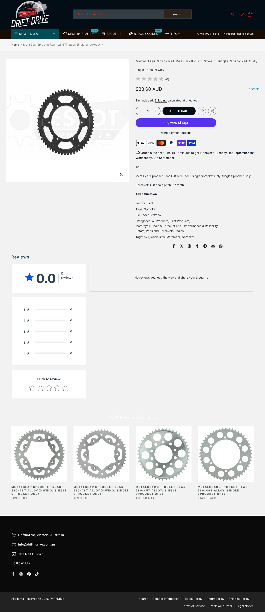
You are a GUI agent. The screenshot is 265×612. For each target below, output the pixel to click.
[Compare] (212, 111)
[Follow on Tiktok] (37, 574)
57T (146, 237)
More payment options (176, 132)
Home (15, 44)
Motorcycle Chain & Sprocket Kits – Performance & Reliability (177, 226)
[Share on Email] (213, 246)
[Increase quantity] (157, 111)
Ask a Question (146, 194)
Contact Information (165, 598)
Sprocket (150, 209)
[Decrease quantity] (139, 111)
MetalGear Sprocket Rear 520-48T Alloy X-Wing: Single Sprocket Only (101, 490)
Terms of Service (193, 606)
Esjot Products (179, 221)
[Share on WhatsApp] (221, 246)
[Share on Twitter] (181, 246)
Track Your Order (220, 606)
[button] (49, 309)
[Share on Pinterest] (189, 246)
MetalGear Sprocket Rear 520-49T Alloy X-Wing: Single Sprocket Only (39, 490)
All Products (160, 221)
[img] (150, 79)
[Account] (232, 14)
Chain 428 (158, 237)
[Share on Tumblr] (197, 246)
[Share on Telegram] (205, 246)
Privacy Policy (192, 598)
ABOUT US (114, 33)
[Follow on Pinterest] (29, 574)
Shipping (161, 100)
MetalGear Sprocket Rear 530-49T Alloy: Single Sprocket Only (223, 490)
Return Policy (215, 598)
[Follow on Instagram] (21, 574)
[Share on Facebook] (174, 246)
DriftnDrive (57, 598)
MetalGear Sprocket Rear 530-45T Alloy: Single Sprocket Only (161, 490)
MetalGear (173, 237)
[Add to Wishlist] (202, 111)
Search (143, 598)
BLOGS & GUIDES (147, 32)
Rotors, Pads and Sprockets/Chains (160, 231)
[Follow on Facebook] (13, 574)
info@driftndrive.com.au (240, 33)
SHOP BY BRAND (82, 32)
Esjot (150, 203)
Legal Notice (245, 606)
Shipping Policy (239, 598)
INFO (173, 33)
